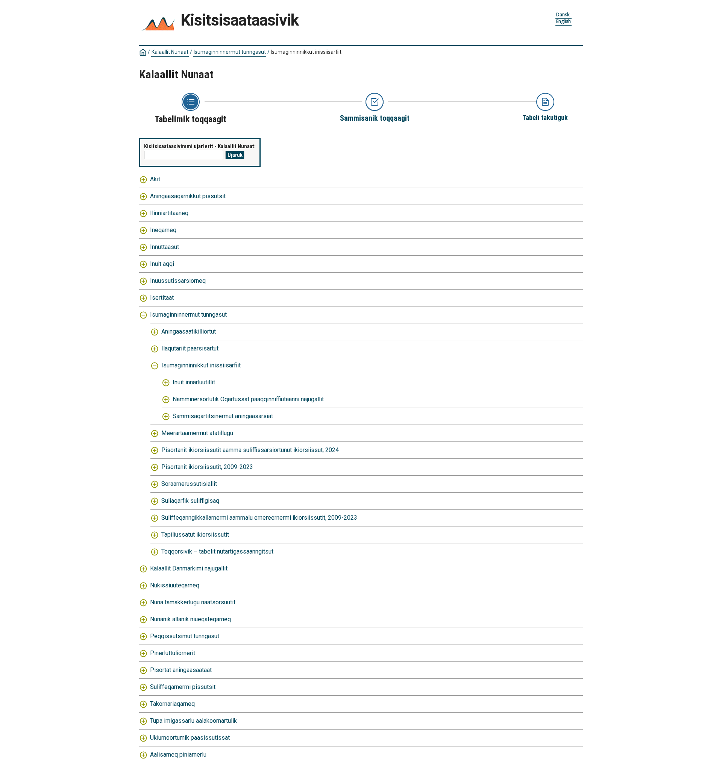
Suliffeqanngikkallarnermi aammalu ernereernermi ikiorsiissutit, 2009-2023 (259, 517)
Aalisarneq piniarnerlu (178, 754)
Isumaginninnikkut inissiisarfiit (201, 365)
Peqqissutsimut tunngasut (184, 636)
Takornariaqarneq (172, 703)
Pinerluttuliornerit (172, 653)
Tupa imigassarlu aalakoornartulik (193, 720)
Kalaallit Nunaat (170, 52)
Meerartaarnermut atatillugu (197, 433)
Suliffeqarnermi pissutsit (182, 686)
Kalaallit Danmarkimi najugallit (189, 568)
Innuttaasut (164, 246)
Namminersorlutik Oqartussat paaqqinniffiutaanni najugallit (248, 399)
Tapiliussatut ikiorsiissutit (195, 534)
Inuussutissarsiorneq (178, 280)
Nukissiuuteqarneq (174, 585)
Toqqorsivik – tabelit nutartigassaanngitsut (217, 551)
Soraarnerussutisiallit (189, 483)
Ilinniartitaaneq (169, 213)
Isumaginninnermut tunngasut (230, 52)
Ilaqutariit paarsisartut (189, 348)
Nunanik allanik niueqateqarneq (190, 619)
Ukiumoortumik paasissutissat (190, 737)
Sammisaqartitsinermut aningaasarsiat (223, 416)
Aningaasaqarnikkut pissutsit (188, 196)
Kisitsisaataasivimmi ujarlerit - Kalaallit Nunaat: (200, 146)
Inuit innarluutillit (194, 382)
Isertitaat (162, 297)
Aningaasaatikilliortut (188, 331)
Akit (155, 179)
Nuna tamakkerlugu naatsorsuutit (192, 602)
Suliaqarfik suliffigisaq (190, 500)
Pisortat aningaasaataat (181, 670)
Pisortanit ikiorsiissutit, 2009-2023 (207, 466)
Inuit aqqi (162, 263)
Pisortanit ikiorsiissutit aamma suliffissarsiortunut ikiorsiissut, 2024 (250, 450)
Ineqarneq (163, 230)
